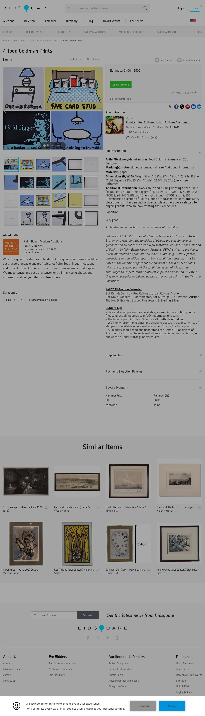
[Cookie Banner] (102, 706)
